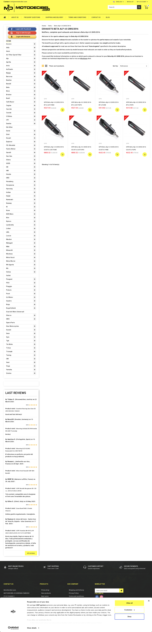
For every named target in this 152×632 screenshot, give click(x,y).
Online (8, 272)
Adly (7, 47)
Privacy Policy (74, 593)
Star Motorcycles (12, 326)
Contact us (8, 584)
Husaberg (9, 181)
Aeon (8, 51)
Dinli (8, 134)
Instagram (101, 597)
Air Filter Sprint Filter (14, 55)
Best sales (45, 596)
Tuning (8, 355)
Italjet (8, 196)
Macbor (9, 239)
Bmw (8, 91)
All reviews (31, 553)
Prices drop (45, 590)
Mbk (7, 246)
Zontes (8, 373)
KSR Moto (9, 214)
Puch (8, 293)
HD (7, 167)
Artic (8, 65)
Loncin (8, 236)
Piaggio (9, 286)
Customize (128, 610)
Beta (8, 87)
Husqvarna (10, 185)
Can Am (9, 109)
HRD (7, 178)
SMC (8, 319)
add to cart (62, 110)
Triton (8, 348)
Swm (8, 333)
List (46, 66)
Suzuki (8, 330)
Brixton (8, 94)
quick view (63, 74)
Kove (8, 210)
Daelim (8, 123)
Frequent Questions (32, 17)
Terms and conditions (77, 17)
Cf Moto (9, 116)
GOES (8, 163)
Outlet (8, 275)
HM (7, 170)
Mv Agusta (10, 264)
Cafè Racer (10, 102)
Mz (7, 268)
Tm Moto (9, 344)
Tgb (7, 340)
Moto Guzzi (10, 257)
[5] (36, 405)
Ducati (8, 138)
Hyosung (9, 189)
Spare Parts (10, 322)
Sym (7, 337)
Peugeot (9, 279)
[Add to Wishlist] (63, 78)
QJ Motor (9, 297)
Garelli (8, 152)
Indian (8, 192)
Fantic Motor (11, 149)
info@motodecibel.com (18, 1)
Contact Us (96, 17)
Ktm (7, 217)
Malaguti (9, 243)
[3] (33, 405)
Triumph (9, 351)
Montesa (9, 254)
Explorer (9, 141)
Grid (43, 66)
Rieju (8, 304)
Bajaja (8, 73)
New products (46, 593)
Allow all (129, 603)
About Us (15, 17)
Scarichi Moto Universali (15, 312)
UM (7, 359)
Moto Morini (10, 261)
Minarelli (9, 250)
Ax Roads (9, 69)
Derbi (8, 131)
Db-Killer (9, 127)
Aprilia (8, 62)
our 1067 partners (40, 605)
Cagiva (8, 105)
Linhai (8, 228)
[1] (30, 405)
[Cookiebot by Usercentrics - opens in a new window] (13, 628)
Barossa (9, 76)
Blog (108, 17)
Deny (129, 616)
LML (7, 232)
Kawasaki (9, 199)
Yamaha (9, 369)
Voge (8, 366)
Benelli (8, 84)
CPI (7, 120)
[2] (31, 405)
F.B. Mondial (10, 145)
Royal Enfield (11, 308)
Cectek (8, 113)
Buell (8, 98)
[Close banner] (149, 601)
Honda (8, 174)
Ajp (7, 58)
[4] (34, 405)
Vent (8, 362)
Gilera (8, 160)
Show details (32, 628)
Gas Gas (9, 156)
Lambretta (10, 225)
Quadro (9, 301)
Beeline (9, 80)
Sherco (8, 315)
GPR (45, 99)
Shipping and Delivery (54, 17)
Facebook (97, 597)
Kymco (8, 221)
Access (8, 44)
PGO (7, 283)
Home (6, 17)
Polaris (9, 290)
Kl (7, 207)
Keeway (9, 203)
